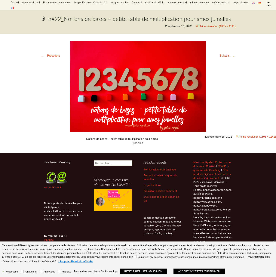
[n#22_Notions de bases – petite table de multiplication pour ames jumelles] (138, 87)
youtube (49, 239)
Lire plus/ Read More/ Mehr (75, 261)
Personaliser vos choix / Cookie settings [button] (96, 271)
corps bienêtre (240, 2)
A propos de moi (31, 2)
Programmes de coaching (57, 2)
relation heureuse (199, 2)
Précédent (50, 55)
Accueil (15, 2)
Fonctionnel (30, 271)
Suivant (228, 55)
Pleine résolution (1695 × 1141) (217, 26)
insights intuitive (119, 2)
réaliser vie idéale (154, 2)
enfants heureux (221, 2)
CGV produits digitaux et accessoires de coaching (212, 174)
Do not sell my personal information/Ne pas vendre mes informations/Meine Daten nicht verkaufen (190, 257)
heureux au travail (177, 2)
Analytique (49, 271)
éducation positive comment (160, 190)
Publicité (66, 271)
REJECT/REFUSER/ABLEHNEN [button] (143, 271)
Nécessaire (12, 271)
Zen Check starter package (160, 169)
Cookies (211, 166)
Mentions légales (203, 162)
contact (214, 177)
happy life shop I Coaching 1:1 (90, 2)
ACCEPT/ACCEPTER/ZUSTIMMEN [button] (199, 271)
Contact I (137, 2)
